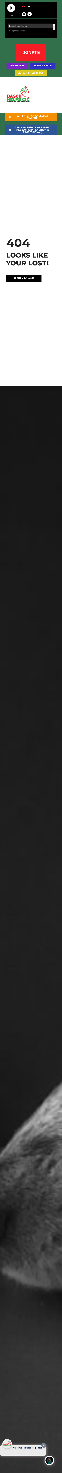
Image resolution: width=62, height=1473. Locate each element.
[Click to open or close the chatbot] (49, 1460)
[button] (57, 95)
